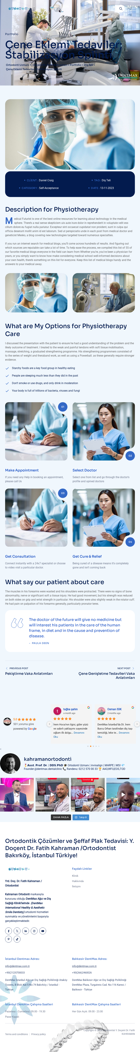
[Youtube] (42, 931)
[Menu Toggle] (131, 8)
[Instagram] (34, 931)
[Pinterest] (8, 939)
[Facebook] (8, 931)
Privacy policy (38, 1034)
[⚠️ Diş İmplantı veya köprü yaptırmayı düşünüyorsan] (88, 795)
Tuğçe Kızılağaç (73, 709)
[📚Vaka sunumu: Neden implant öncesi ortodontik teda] (52, 795)
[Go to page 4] (98, 746)
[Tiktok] (17, 939)
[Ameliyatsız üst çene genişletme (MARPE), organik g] (17, 795)
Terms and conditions (16, 1034)
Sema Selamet (116, 709)
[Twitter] (17, 931)
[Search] (121, 8)
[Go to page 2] (93, 746)
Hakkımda (78, 881)
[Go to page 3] (96, 746)
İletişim (76, 886)
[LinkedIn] (25, 931)
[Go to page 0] (87, 746)
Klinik (75, 875)
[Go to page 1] (90, 746)
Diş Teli (106, 180)
